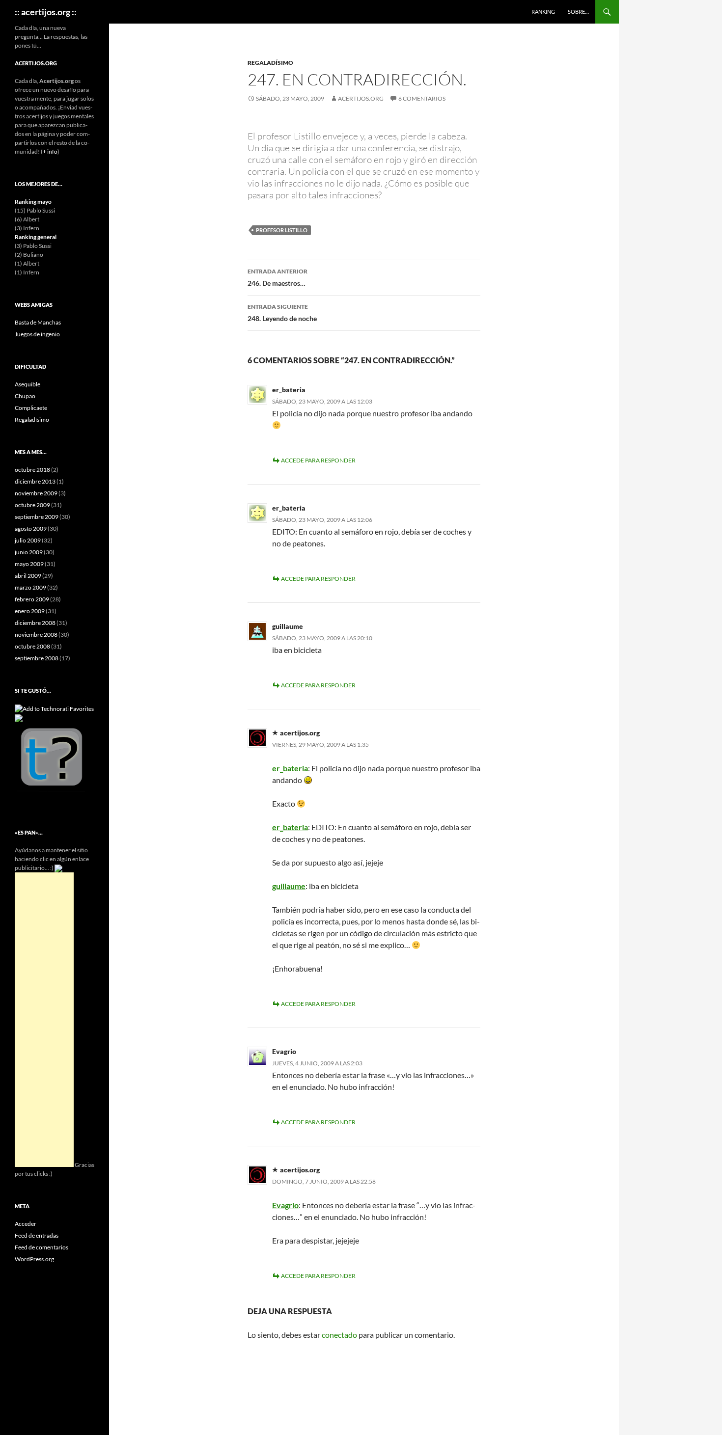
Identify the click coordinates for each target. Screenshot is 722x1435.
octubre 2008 (32, 646)
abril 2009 (28, 575)
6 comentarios (421, 98)
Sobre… (578, 11)
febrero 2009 (32, 599)
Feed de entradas (36, 1235)
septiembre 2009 (36, 516)
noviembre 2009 (36, 493)
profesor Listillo (281, 230)
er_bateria (290, 768)
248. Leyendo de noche (282, 313)
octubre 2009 (32, 505)
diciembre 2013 (35, 481)
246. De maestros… (277, 277)
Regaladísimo (270, 62)
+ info (50, 151)
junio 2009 (29, 552)
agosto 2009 (31, 528)
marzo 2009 (30, 587)
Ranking (543, 11)
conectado (339, 1334)
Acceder (25, 1223)
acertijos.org (361, 98)
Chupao (25, 396)
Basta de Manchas (38, 322)
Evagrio (285, 1205)
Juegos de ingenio (37, 334)
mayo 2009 (29, 564)
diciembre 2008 (35, 622)
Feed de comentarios (41, 1247)
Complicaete (31, 407)
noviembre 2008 (36, 634)
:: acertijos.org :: (46, 11)
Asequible (27, 384)
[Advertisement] (44, 1019)
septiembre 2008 (36, 658)
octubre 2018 (32, 469)
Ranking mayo (33, 201)
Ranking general (35, 237)
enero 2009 (30, 611)
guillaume (288, 886)
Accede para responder (318, 460)
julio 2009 (28, 540)
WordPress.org (34, 1259)
